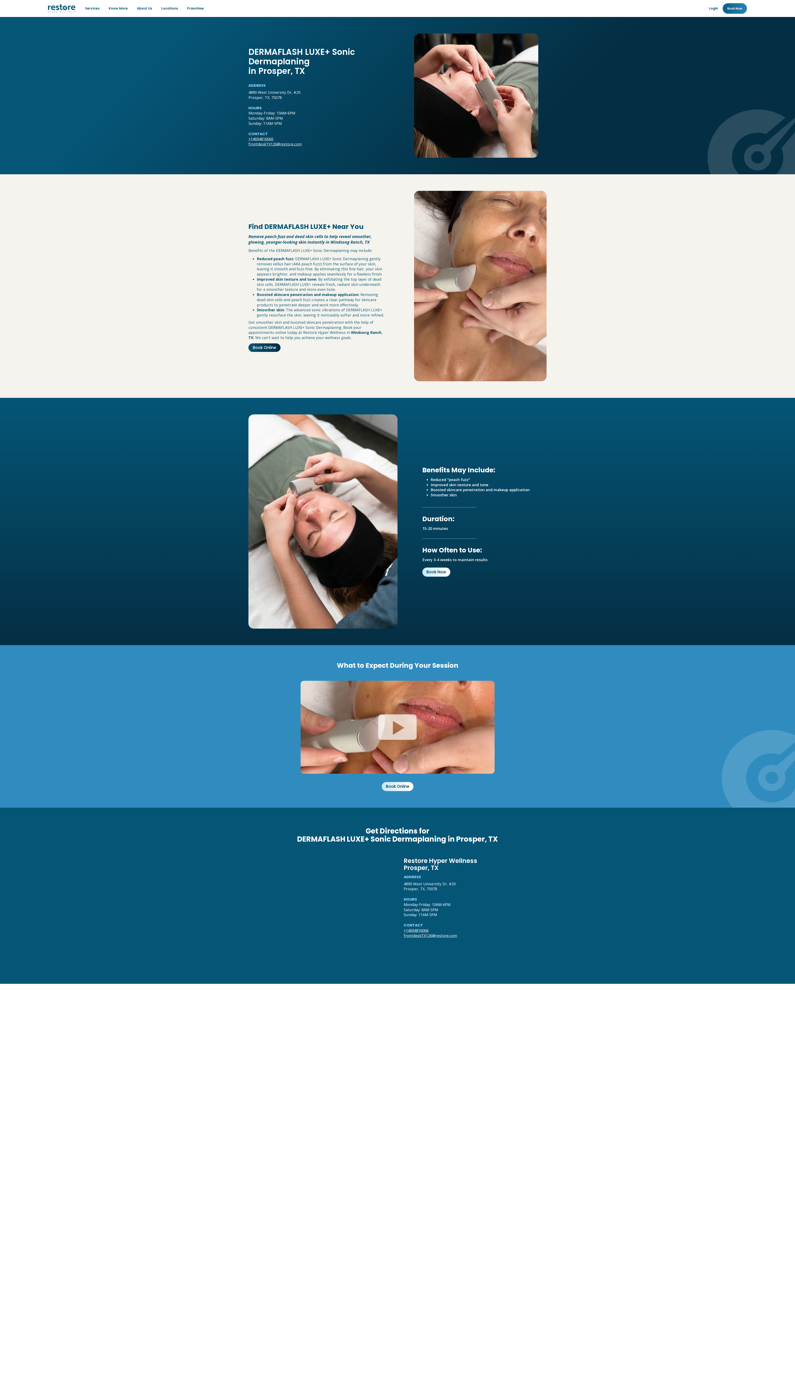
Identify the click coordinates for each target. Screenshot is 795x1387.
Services (92, 8)
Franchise (195, 8)
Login (713, 8)
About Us (144, 8)
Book (734, 8)
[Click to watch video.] (398, 727)
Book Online (264, 347)
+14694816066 (260, 138)
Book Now (436, 572)
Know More (118, 8)
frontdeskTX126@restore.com (275, 144)
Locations (169, 8)
